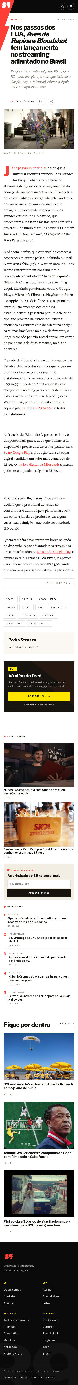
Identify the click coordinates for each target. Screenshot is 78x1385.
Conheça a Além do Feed (39, 704)
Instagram (10, 1377)
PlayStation (14, 623)
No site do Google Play (53, 551)
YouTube (50, 1377)
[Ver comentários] (41, 101)
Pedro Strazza (24, 101)
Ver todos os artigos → (23, 647)
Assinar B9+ (39, 696)
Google (26, 607)
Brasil (19, 19)
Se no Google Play (17, 452)
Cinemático (11, 1333)
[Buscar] (62, 6)
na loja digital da (39, 464)
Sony (41, 607)
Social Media (48, 599)
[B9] (7, 4)
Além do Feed (52, 1296)
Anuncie (9, 1303)
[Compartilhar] (51, 101)
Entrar (47, 1303)
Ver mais (66, 1023)
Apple (9, 615)
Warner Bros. (59, 607)
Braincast (10, 1326)
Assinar (48, 1289)
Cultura (27, 599)
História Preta (13, 1353)
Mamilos (9, 1340)
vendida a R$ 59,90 (36, 408)
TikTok (23, 1377)
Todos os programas (17, 1320)
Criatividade (51, 1320)
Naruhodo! (10, 1347)
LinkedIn (36, 1377)
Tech (46, 1347)
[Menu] (70, 6)
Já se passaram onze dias (29, 167)
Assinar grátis (39, 892)
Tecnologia (28, 615)
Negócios (49, 1340)
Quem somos (12, 1289)
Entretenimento (39, 623)
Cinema (10, 607)
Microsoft (48, 615)
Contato (9, 1296)
